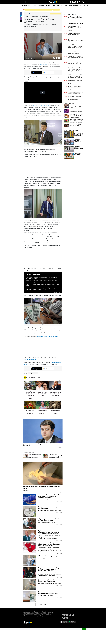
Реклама (36, 618)
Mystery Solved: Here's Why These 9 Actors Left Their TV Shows (76, 106)
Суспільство (63, 5)
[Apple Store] (64, 621)
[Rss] (75, 2)
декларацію (43, 64)
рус (27, 2)
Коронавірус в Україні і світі (45, 9)
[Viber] (73, 2)
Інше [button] (85, 5)
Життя (53, 5)
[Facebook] (21, 13)
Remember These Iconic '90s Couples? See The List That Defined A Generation (76, 116)
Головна (24, 5)
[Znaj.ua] (53, 2)
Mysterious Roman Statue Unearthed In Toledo (55, 412)
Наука (80, 5)
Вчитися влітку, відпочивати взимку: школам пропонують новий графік (42, 285)
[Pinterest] (79, 2)
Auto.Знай (47, 5)
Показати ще (57, 292)
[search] (83, 2)
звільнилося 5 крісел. (31, 359)
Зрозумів (84, 628)
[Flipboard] (77, 2)
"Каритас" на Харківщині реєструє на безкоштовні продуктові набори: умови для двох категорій (41, 281)
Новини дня (56, 9)
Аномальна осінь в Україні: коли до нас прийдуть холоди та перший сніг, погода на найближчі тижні (41, 288)
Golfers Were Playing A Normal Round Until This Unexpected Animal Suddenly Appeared (76, 121)
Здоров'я (75, 5)
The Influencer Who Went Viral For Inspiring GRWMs (42, 412)
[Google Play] (72, 621)
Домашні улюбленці (38, 5)
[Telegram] (70, 2)
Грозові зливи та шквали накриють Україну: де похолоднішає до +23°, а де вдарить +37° (42, 278)
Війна (57, 5)
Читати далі (43, 604)
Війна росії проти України (31, 9)
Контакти (45, 618)
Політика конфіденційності (28, 618)
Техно (70, 5)
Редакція (41, 618)
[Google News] (73, 615)
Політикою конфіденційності (55, 628)
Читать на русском (55, 13)
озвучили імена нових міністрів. (47, 336)
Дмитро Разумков (33, 373)
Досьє (29, 5)
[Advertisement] (43, 166)
